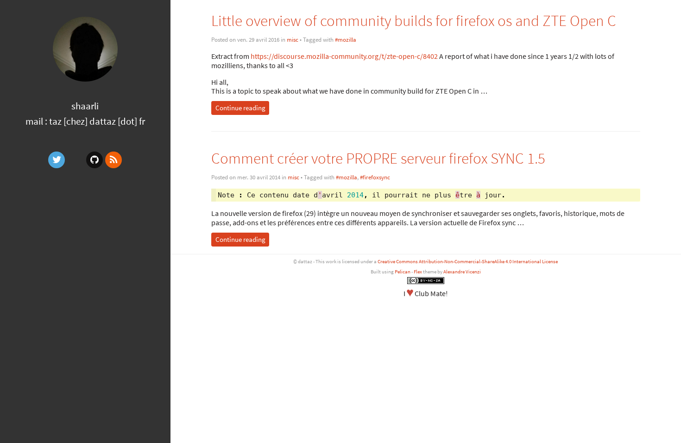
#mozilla (345, 40)
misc (292, 40)
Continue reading (240, 108)
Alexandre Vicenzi (462, 271)
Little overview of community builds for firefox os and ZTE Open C (413, 20)
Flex (418, 271)
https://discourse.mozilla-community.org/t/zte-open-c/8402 (345, 56)
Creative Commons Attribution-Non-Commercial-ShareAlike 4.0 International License (468, 261)
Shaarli (85, 106)
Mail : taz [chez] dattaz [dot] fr (85, 121)
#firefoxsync (375, 177)
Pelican (402, 271)
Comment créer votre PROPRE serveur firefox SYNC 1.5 (378, 158)
